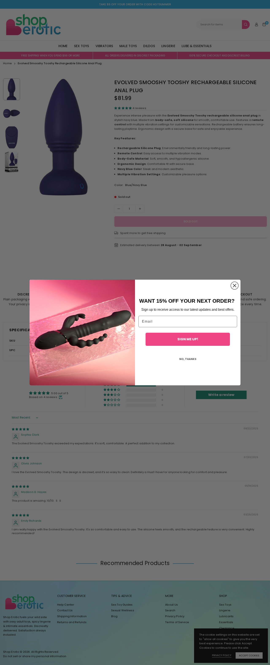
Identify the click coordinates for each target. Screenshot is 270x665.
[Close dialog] (234, 285)
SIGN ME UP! (187, 339)
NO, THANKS (187, 359)
